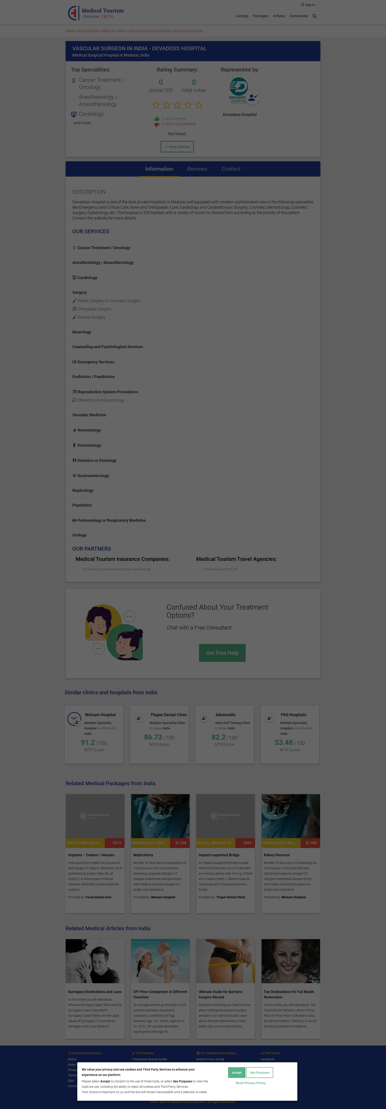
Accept (237, 1072)
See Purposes (259, 1072)
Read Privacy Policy (251, 1083)
